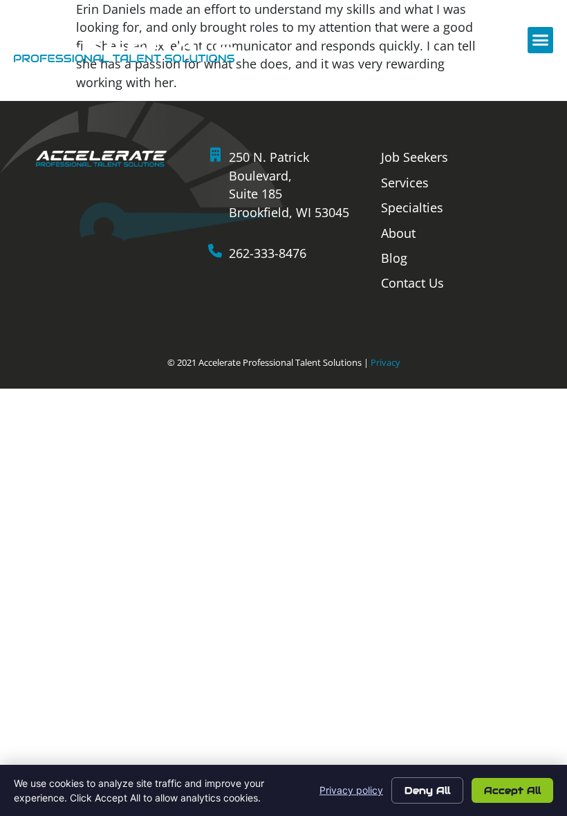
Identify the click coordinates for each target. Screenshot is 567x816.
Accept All (512, 790)
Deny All (427, 790)
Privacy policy (351, 790)
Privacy (385, 362)
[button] (541, 40)
